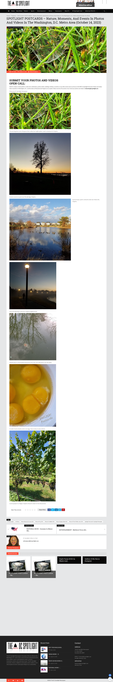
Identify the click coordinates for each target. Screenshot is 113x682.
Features (13, 15)
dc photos (17, 521)
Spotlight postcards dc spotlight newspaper (93, 521)
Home (8, 15)
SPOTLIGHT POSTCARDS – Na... (18, 574)
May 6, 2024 (53, 650)
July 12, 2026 (53, 670)
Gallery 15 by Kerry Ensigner (92, 560)
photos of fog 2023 (39, 521)
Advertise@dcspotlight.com (91, 88)
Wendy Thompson (34, 71)
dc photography (10, 521)
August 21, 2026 (53, 656)
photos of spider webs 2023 (61, 521)
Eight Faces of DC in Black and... (67, 560)
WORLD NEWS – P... (54, 654)
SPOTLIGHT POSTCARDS (17, 27)
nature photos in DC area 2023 (27, 521)
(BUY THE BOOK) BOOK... (55, 647)
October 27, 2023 (23, 71)
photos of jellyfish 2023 (49, 521)
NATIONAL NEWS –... (54, 667)
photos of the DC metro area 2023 (76, 521)
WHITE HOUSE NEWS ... (56, 661)
